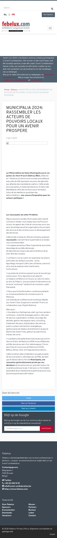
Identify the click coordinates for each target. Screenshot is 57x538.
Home (6, 90)
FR (13, 15)
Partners (32, 507)
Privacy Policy (23, 529)
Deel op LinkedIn (28, 408)
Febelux (12, 529)
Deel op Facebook (28, 403)
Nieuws (14, 90)
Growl (52, 534)
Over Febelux (8, 504)
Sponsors (6, 507)
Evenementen (8, 510)
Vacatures (6, 516)
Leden (31, 513)
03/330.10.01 (36, 80)
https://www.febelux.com (16, 489)
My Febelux (48, 15)
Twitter (7, 480)
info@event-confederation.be (15, 80)
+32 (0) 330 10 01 (12, 483)
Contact (32, 516)
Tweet (28, 398)
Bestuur (32, 510)
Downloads (7, 513)
